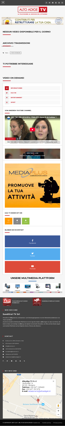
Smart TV (8, 220)
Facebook (32, 239)
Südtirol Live (32, 153)
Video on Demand (15, 52)
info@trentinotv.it (10, 346)
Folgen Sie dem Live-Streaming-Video (32, 155)
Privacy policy (57, 422)
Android (26, 220)
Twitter (32, 252)
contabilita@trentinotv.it (12, 351)
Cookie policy (46, 422)
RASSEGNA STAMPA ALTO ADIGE (51, 301)
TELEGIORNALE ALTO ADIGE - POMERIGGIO (20, 301)
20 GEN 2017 (10, 138)
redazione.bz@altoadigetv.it (13, 357)
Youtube (32, 265)
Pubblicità (36, 422)
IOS (17, 220)
